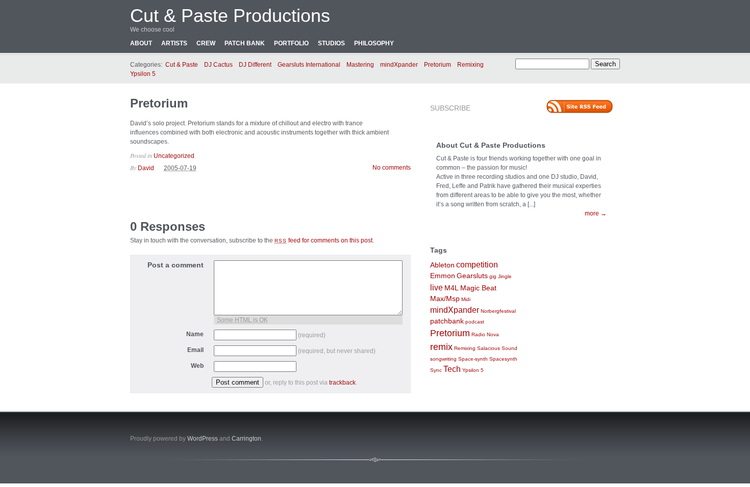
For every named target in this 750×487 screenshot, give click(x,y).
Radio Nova (485, 334)
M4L (451, 288)
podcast (474, 321)
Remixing (470, 64)
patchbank (447, 321)
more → (596, 213)
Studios (331, 43)
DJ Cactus (218, 64)
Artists (174, 43)
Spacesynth (503, 359)
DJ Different (255, 64)
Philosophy (374, 43)
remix (441, 347)
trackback (342, 382)
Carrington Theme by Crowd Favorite (556, 435)
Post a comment (175, 265)
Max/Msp (445, 299)
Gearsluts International (309, 64)
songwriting (443, 359)
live (436, 287)
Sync (436, 370)
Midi (465, 299)
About (141, 43)
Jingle (505, 276)
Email (195, 350)
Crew (205, 43)
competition (477, 264)
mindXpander (399, 64)
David (146, 168)
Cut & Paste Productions (230, 15)
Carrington (246, 438)
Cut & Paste (181, 64)
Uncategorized (174, 155)
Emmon (442, 276)
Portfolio (291, 43)
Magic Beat (478, 288)
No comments (391, 167)
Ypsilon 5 (143, 73)
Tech (452, 369)
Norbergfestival (498, 311)
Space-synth (473, 359)
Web (197, 365)
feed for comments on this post (323, 240)
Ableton (442, 265)
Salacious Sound (497, 348)
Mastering (360, 64)
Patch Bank (244, 43)
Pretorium (437, 64)
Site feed (579, 106)
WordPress (202, 438)
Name (195, 334)
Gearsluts (472, 276)
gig (492, 276)
